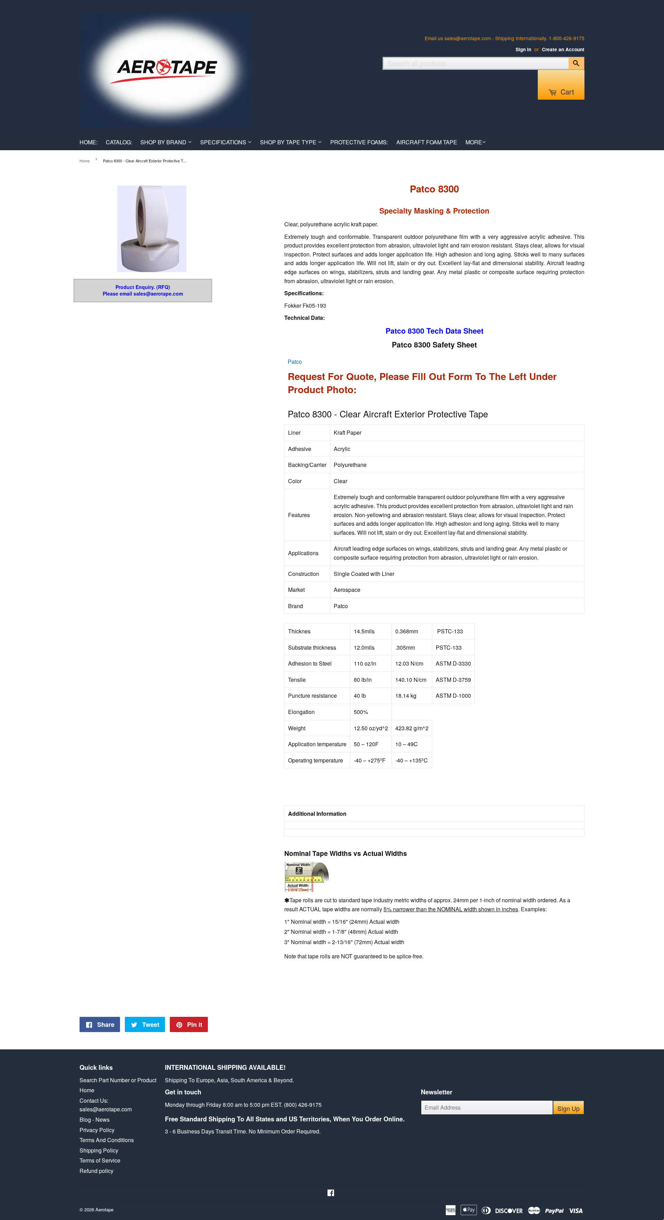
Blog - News (95, 1119)
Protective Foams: (359, 142)
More (473, 142)
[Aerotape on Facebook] (330, 1193)
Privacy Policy (97, 1130)
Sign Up (568, 1108)
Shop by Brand (164, 142)
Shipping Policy (99, 1150)
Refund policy (96, 1171)
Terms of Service (100, 1160)
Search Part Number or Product (118, 1080)
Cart (566, 92)
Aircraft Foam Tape (426, 142)
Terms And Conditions (107, 1140)
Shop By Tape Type (289, 142)
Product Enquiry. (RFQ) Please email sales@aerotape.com (143, 290)
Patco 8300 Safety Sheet (434, 344)
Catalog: (119, 142)
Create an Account (563, 49)
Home (85, 160)
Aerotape (104, 1209)
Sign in (523, 49)
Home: (89, 142)
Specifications (224, 142)
